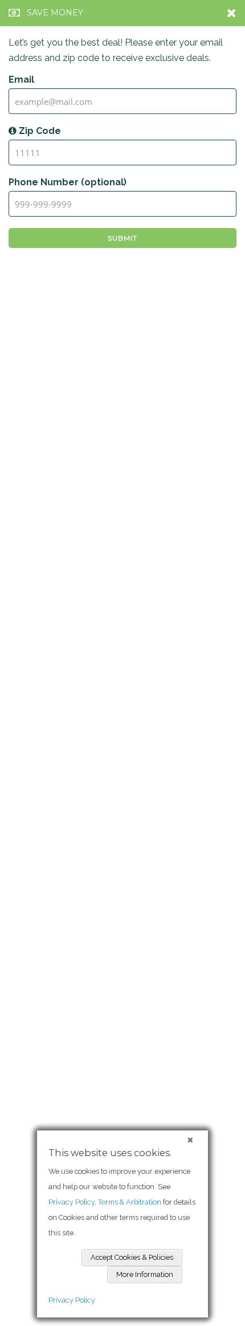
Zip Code (39, 130)
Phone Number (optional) (67, 182)
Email (21, 79)
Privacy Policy (71, 1300)
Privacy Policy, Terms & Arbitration (104, 1202)
